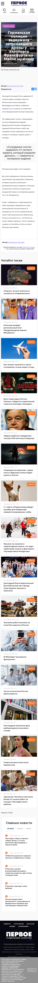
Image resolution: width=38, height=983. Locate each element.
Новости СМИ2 (7, 812)
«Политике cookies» (10, 967)
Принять (31, 970)
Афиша (12, 926)
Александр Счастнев (15, 86)
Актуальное (19, 924)
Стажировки (23, 926)
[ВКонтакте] (32, 89)
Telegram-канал (29, 247)
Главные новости (19, 823)
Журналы (30, 924)
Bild (10, 108)
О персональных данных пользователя (19, 944)
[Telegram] (35, 89)
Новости (7, 924)
